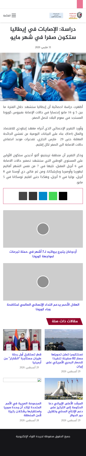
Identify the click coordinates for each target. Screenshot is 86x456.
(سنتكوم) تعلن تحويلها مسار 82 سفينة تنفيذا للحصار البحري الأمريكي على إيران (64, 360)
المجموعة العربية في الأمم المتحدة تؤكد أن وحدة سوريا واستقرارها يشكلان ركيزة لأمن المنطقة (22, 409)
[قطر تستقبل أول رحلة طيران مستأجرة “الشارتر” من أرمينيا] (22, 340)
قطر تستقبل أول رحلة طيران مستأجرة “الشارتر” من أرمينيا (22, 358)
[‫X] (63, 196)
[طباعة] (23, 196)
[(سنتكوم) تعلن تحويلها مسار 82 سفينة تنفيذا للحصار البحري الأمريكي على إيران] (64, 340)
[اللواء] (66, 15)
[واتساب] (53, 196)
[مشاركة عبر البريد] (33, 196)
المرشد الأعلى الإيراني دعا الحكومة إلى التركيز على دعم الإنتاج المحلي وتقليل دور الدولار (65, 409)
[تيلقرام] (43, 196)
